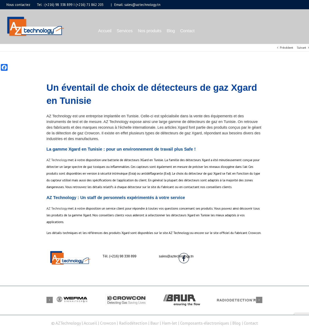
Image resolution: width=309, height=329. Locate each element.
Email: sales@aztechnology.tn (136, 4)
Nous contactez (18, 4)
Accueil (91, 323)
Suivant (301, 47)
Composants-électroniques (204, 323)
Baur (154, 323)
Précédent (286, 47)
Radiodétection (133, 323)
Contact (251, 323)
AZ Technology (56, 160)
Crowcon (108, 323)
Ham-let (169, 323)
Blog (236, 323)
